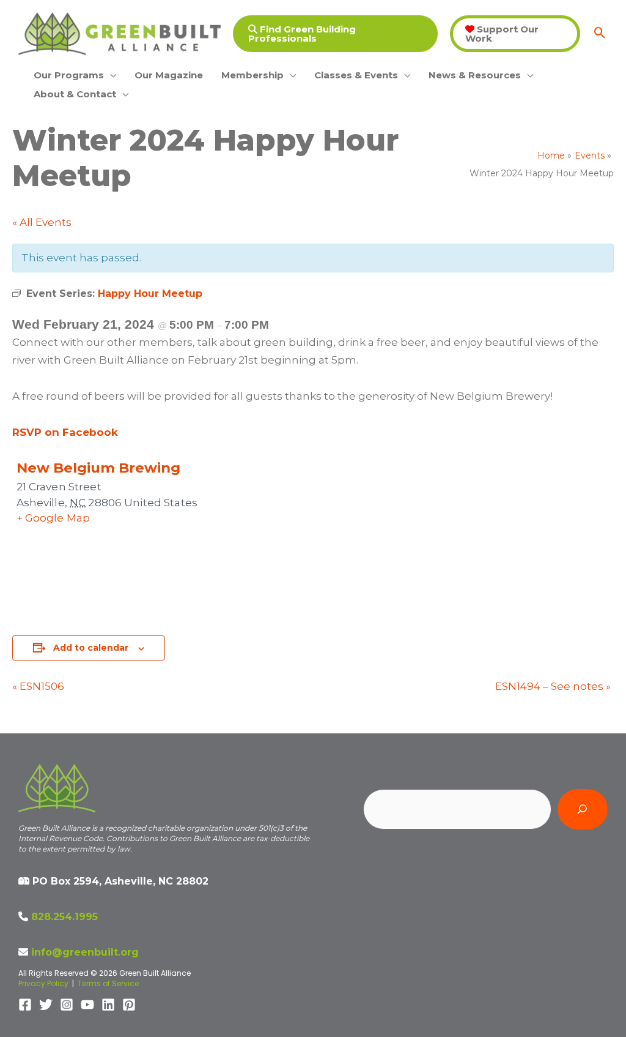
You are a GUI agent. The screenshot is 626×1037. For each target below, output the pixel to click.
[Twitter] (46, 1004)
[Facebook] (25, 1004)
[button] (335, 33)
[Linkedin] (108, 1004)
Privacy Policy (43, 983)
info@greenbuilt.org (85, 952)
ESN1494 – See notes (553, 686)
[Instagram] (66, 1004)
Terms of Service (108, 983)
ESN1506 (38, 686)
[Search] (583, 809)
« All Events (42, 222)
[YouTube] (87, 1004)
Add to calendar (90, 647)
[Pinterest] (129, 1004)
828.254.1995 (64, 917)
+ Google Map (53, 518)
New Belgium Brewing (98, 467)
